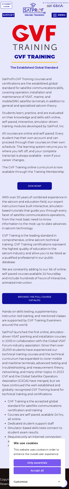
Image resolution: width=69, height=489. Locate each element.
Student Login (6, 5)
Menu (62, 15)
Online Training (34, 15)
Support (8, 15)
